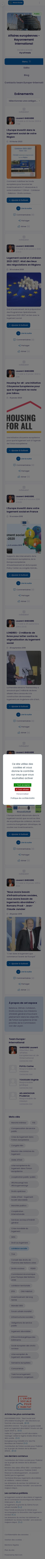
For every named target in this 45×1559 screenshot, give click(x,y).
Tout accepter (23, 785)
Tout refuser (23, 789)
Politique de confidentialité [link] (22, 798)
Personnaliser (22, 794)
